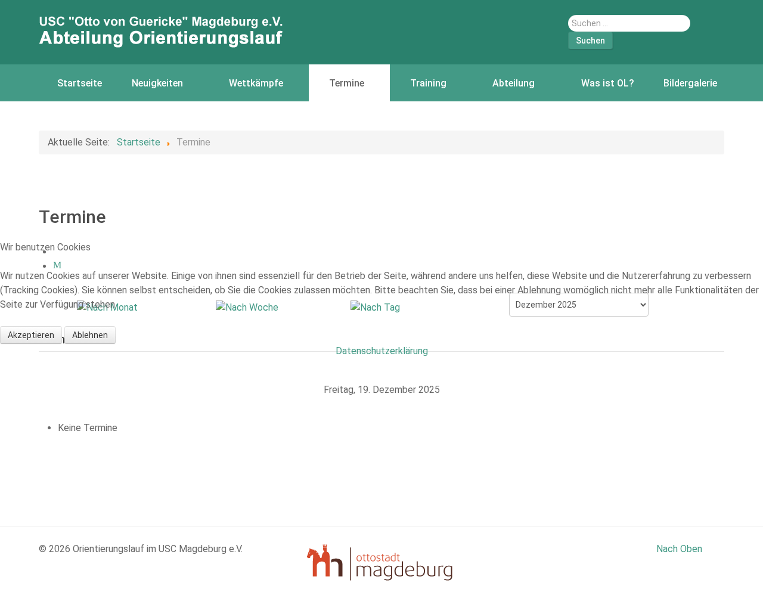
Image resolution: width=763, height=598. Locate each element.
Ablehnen (90, 335)
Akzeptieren (31, 335)
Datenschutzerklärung (382, 351)
